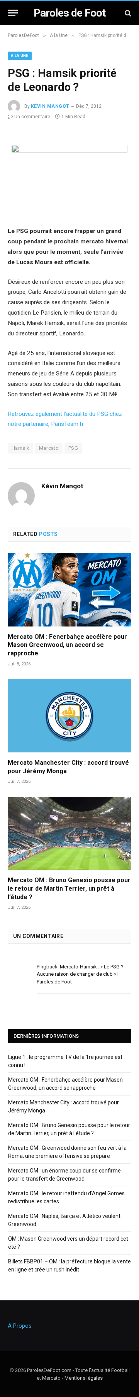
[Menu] (13, 13)
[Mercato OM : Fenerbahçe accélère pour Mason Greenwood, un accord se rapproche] (69, 589)
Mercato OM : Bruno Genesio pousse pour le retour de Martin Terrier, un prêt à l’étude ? (69, 888)
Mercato (49, 448)
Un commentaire (32, 116)
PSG (73, 448)
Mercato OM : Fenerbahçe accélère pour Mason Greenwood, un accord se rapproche (67, 645)
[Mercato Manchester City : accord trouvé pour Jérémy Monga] (69, 715)
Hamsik (20, 448)
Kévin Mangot (50, 106)
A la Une (20, 56)
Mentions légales (83, 1378)
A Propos (20, 1325)
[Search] (127, 13)
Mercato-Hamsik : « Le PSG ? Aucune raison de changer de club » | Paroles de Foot (80, 974)
